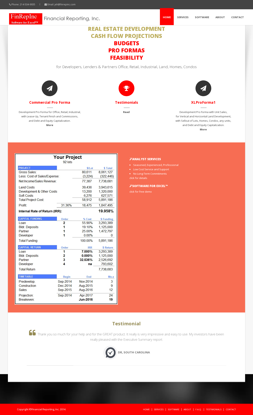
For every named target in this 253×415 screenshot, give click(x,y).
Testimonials (213, 409)
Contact (237, 17)
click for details (138, 178)
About (220, 17)
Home (167, 17)
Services (183, 17)
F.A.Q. (198, 409)
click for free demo (140, 191)
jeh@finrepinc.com (65, 4)
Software (202, 17)
